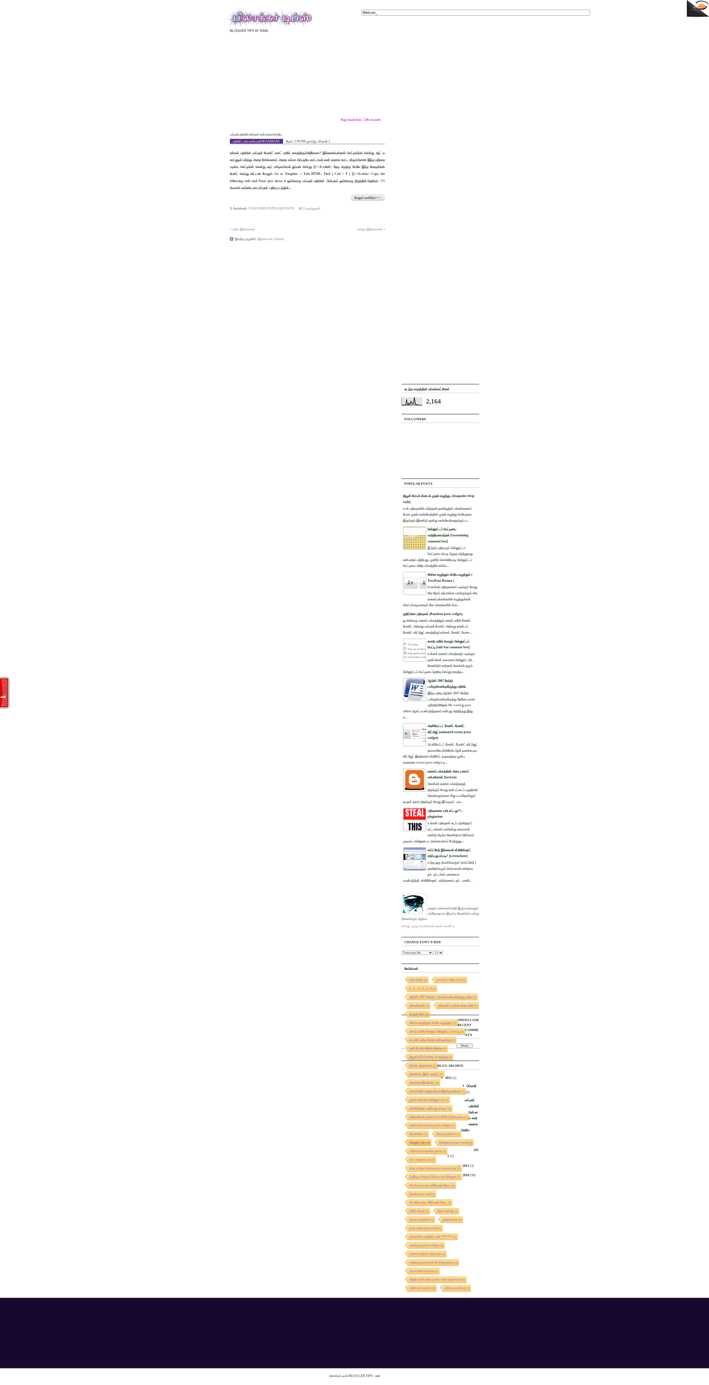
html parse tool (420, 1194)
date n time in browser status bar (432, 1168)
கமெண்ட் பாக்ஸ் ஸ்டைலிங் (456, 1005)
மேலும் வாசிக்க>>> (367, 198)
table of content (420, 1288)
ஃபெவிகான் (417, 1005)
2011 (466, 1166)
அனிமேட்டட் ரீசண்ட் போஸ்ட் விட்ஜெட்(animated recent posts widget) (449, 732)
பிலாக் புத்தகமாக (420, 1065)
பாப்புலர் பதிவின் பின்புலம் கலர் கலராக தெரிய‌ (256, 134)
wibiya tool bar (455, 1288)
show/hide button (421, 1271)
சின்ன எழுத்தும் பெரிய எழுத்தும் (430, 1023)
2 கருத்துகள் (311, 208)
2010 (466, 1175)
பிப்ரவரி (471, 1086)
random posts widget (424, 1245)
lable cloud (417, 1211)
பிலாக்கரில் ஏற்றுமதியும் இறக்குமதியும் (435, 1091)
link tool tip (446, 1211)
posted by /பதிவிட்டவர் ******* (431, 1237)
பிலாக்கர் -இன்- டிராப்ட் (424, 1074)
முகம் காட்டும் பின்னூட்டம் (427, 1100)
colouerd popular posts (271, 208)
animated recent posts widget (430, 1125)
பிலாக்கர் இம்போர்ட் (422, 1083)
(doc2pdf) (416, 980)
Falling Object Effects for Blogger (432, 1177)
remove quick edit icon (425, 1254)
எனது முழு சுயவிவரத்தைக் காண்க (428, 926)
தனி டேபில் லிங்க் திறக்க (425, 1048)
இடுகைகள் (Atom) (271, 239)
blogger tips (417, 1142)
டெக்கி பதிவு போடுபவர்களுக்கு (430, 1040)
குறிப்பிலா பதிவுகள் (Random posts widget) (433, 614)
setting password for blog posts (431, 1262)
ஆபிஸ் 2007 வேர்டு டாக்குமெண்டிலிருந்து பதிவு (440, 997)
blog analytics (446, 1134)
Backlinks (416, 1134)
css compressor (420, 1160)
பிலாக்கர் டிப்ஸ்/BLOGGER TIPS (351, 1376)
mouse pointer (419, 1219)
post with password (423, 1228)
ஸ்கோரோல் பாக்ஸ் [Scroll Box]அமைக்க (436, 1117)
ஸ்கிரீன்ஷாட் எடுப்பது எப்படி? (428, 1108)
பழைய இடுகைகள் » (371, 229)
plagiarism (450, 1219)
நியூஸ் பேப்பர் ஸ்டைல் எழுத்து (428, 1057)
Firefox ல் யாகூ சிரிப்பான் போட (430, 1185)
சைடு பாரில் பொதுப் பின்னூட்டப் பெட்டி (434, 1031)
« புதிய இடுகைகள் (242, 229)
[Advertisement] (410, 79)
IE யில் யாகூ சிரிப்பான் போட (428, 1202)
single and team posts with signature (435, 1279)
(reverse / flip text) (449, 980)
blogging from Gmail (453, 1142)
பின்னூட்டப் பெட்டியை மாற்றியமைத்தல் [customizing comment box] (448, 535)
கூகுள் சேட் (417, 1014)
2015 (448, 1078)
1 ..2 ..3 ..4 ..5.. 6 (420, 988)
